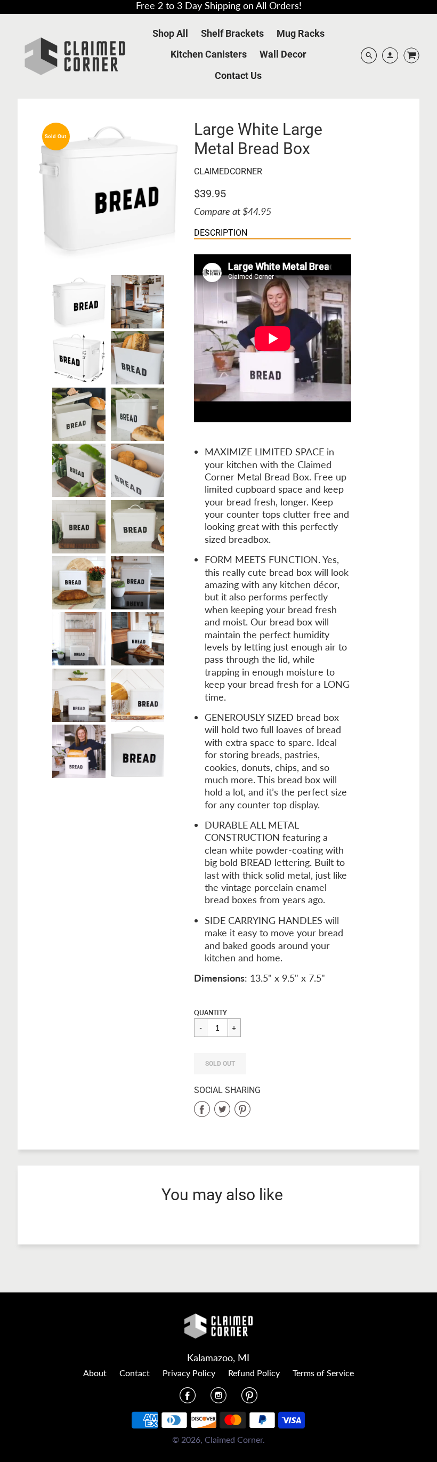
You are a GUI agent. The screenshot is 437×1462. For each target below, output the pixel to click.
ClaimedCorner (228, 171)
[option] (108, 189)
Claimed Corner (234, 1439)
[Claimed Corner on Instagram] (218, 1398)
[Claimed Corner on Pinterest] (249, 1398)
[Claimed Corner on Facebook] (188, 1398)
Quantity (210, 1013)
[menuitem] (170, 34)
